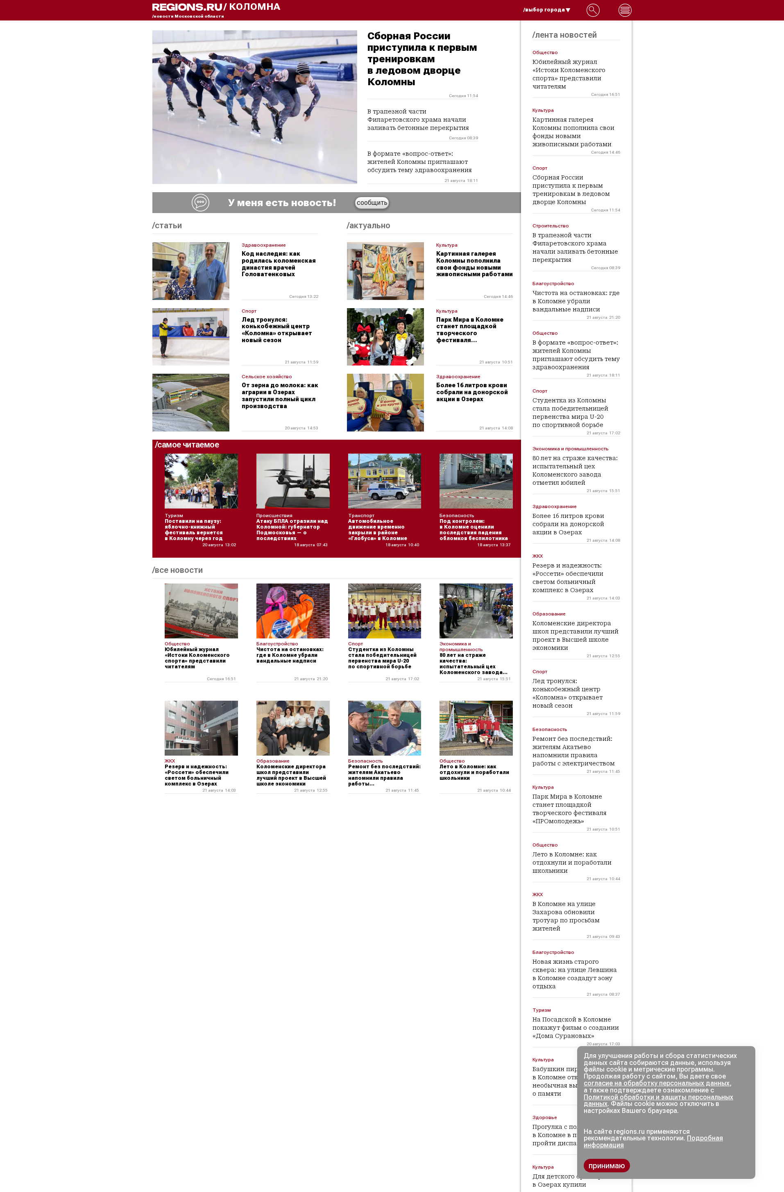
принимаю (607, 1165)
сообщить (372, 203)
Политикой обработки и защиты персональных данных (658, 1100)
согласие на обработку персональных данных (657, 1083)
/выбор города (544, 10)
